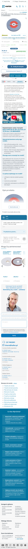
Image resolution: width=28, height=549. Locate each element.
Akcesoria (19, 81)
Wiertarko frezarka (9, 392)
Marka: (23, 12)
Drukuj (25, 41)
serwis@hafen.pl (5, 361)
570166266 (5, 377)
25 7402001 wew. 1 (6, 350)
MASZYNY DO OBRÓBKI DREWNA (7, 513)
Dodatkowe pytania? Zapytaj (13, 71)
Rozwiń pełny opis (14, 207)
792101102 (16, 351)
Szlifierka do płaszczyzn (10, 404)
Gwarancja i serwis (6, 528)
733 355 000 (5, 368)
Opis (14, 81)
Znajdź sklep (7, 1)
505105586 (10, 351)
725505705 (5, 351)
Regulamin (4, 523)
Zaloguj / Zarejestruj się (20, 1)
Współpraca (18, 523)
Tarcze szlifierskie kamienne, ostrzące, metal (18, 10)
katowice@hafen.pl (5, 378)
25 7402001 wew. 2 (6, 375)
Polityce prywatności (14, 332)
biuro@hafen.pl (11, 345)
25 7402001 (10, 342)
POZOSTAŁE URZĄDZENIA (20, 511)
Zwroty (4, 525)
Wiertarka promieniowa (10, 402)
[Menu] (25, 6)
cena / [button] (5, 52)
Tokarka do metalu (9, 386)
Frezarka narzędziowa (10, 396)
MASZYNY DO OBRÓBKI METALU (7, 507)
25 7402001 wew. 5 (6, 358)
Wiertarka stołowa (9, 398)
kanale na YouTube (14, 94)
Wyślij (14, 335)
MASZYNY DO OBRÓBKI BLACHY (7, 510)
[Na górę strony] (3, 81)
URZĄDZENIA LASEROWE (20, 516)
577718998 (5, 360)
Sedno (8, 81)
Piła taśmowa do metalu (10, 390)
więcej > (24, 35)
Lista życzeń (6, 41)
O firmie (17, 525)
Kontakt (17, 527)
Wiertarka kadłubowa (10, 400)
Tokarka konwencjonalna (11, 388)
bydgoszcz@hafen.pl (5, 370)
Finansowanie (5, 527)
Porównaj (16, 41)
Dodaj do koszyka (18, 66)
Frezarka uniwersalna (10, 394)
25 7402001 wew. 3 (6, 367)
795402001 (10, 360)
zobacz (15, 383)
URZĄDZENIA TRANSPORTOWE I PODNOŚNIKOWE (18, 508)
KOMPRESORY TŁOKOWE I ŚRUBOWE (20, 513)
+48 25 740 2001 (19, 539)
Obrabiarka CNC (8, 406)
